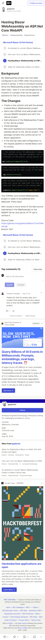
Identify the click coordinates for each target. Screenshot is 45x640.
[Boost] (34, 637)
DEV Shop (33, 617)
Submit (9, 285)
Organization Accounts (12, 614)
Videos (35, 607)
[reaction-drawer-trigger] (6, 637)
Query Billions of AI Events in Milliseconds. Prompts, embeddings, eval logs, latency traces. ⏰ (22, 357)
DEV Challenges (18, 607)
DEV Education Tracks (10, 610)
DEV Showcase (27, 614)
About (37, 614)
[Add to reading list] (26, 637)
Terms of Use (36, 620)
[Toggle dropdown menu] (41, 292)
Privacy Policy (24, 620)
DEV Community (10, 599)
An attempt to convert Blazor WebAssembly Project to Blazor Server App (19, 472)
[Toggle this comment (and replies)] (2, 297)
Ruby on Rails (22, 628)
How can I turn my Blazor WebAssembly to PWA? (21, 462)
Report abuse (30, 316)
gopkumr (11, 9)
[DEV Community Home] (9, 3)
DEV (10, 625)
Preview (21, 285)
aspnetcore (29, 35)
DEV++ (28, 607)
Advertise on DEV (35, 610)
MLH (40, 617)
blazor (5, 35)
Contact (5, 617)
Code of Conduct (16, 316)
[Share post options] (41, 637)
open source (22, 623)
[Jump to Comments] (16, 637)
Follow (22, 410)
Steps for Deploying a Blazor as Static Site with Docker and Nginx (21, 452)
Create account (35, 3)
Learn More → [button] (9, 590)
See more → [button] (8, 390)
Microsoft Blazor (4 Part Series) (18, 42)
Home (8, 607)
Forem (10, 623)
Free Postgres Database (19, 617)
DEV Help (23, 610)
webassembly (16, 35)
